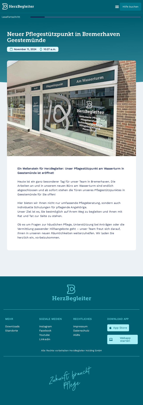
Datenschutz (81, 330)
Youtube (44, 335)
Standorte (11, 330)
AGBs (76, 335)
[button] (117, 7)
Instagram (45, 326)
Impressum (80, 326)
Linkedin (44, 339)
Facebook (45, 330)
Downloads (12, 326)
